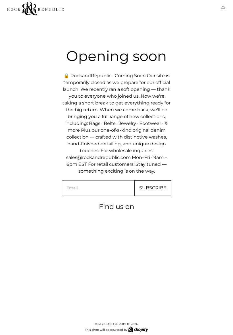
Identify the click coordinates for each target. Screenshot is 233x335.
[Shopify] (138, 329)
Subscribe (153, 187)
